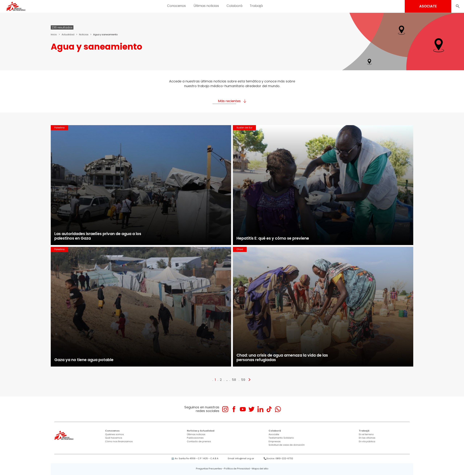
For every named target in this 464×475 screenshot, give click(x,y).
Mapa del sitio (260, 468)
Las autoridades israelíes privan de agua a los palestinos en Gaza (97, 236)
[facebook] (234, 409)
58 (234, 379)
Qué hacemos (113, 438)
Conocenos (112, 430)
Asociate (274, 434)
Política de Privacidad (237, 468)
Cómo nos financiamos (119, 441)
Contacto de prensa (199, 441)
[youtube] (243, 409)
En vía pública (367, 441)
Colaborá (275, 430)
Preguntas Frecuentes (209, 468)
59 (243, 379)
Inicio (54, 34)
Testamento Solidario (281, 438)
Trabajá (364, 430)
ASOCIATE (428, 6)
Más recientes (229, 101)
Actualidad (68, 34)
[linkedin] (260, 409)
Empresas (275, 441)
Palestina (59, 127)
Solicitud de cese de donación (287, 445)
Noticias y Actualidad (200, 430)
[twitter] (251, 409)
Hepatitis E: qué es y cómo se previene (273, 238)
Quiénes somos (114, 434)
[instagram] (225, 409)
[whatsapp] (278, 409)
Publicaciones (195, 438)
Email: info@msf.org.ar (241, 458)
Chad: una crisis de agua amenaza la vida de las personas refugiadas (282, 357)
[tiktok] (269, 409)
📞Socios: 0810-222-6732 (278, 458)
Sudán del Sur (244, 127)
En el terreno (366, 434)
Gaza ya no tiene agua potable (83, 359)
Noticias (83, 34)
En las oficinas (367, 438)
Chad (240, 249)
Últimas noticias (196, 434)
